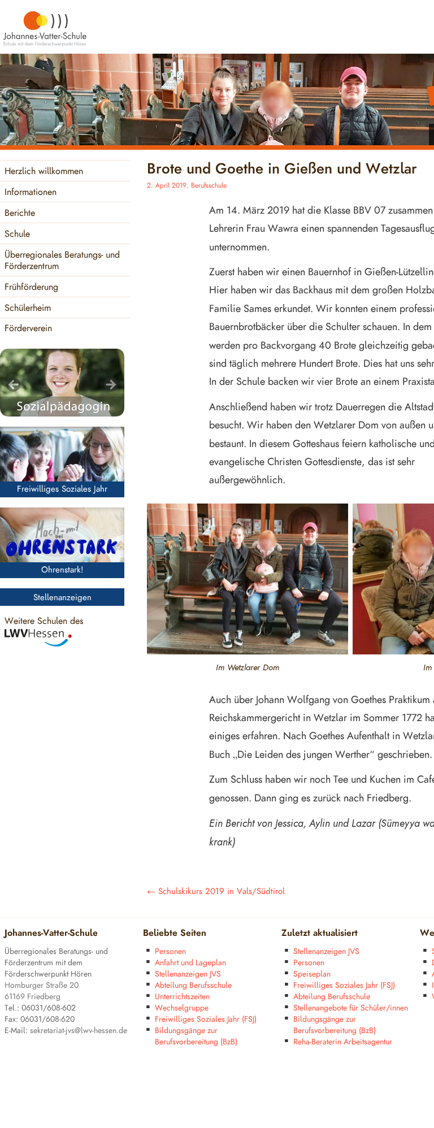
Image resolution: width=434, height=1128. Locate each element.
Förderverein (28, 328)
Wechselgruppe (182, 1008)
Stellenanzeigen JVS (188, 974)
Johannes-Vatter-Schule (51, 933)
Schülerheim (28, 308)
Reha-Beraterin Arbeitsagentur (342, 1042)
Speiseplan (312, 974)
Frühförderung (31, 287)
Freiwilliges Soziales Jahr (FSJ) (206, 1019)
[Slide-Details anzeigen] (62, 383)
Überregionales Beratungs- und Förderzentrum (62, 260)
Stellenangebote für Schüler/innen (350, 1008)
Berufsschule (209, 185)
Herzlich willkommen (44, 171)
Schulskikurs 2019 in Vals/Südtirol (216, 891)
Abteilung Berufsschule (193, 985)
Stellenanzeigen (62, 597)
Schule (17, 234)
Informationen (31, 192)
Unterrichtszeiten (182, 996)
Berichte (20, 213)
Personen (170, 951)
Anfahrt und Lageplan (190, 962)
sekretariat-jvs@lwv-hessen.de (78, 1030)
